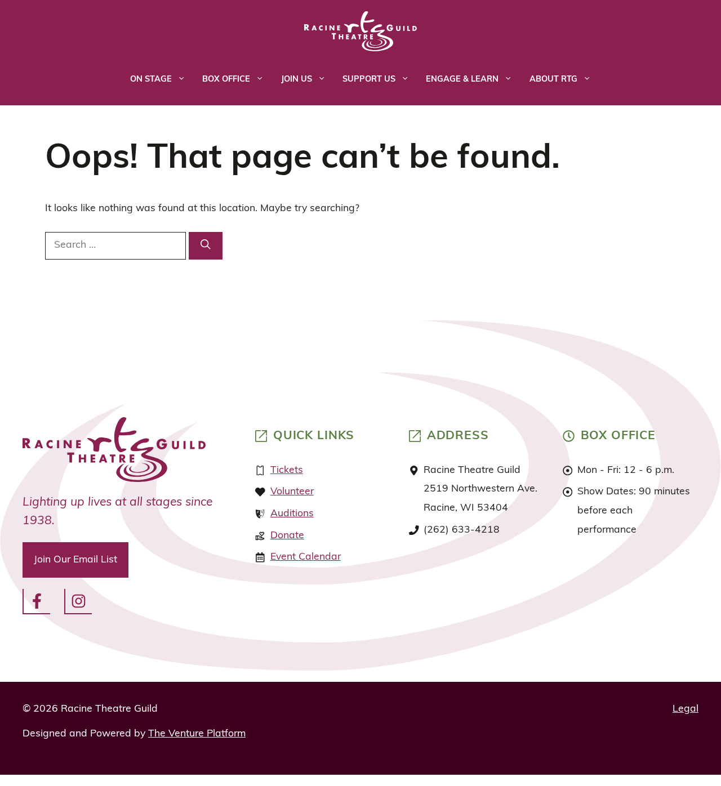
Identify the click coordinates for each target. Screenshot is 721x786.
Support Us (368, 79)
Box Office (226, 79)
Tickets (286, 470)
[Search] (205, 246)
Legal (685, 709)
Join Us (296, 79)
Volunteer (292, 492)
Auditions (292, 514)
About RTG (553, 79)
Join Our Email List (75, 560)
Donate (287, 536)
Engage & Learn (462, 79)
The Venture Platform (197, 734)
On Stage (151, 79)
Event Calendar (305, 557)
